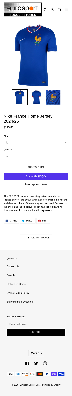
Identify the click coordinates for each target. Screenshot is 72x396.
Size (6, 136)
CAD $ (35, 353)
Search (11, 275)
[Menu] (66, 9)
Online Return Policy (18, 292)
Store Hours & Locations (20, 301)
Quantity (8, 149)
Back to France (38, 237)
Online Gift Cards (16, 284)
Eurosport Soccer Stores (30, 385)
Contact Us (13, 266)
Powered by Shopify (51, 385)
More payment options (36, 184)
